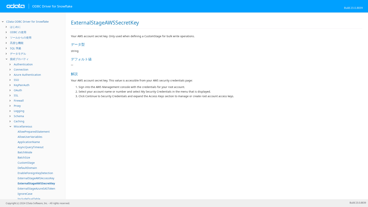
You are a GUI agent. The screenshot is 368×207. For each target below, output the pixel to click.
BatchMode (25, 152)
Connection (21, 69)
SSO (16, 80)
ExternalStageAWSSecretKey (36, 183)
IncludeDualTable (29, 199)
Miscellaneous (23, 126)
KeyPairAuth (22, 85)
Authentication (23, 64)
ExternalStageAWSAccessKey (36, 178)
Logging (19, 111)
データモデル (18, 53)
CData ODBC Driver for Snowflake (27, 21)
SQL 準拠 (15, 48)
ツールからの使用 (20, 37)
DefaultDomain (27, 168)
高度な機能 (16, 43)
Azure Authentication (27, 74)
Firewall (19, 100)
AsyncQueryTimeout (31, 147)
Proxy (17, 106)
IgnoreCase (25, 194)
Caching (19, 121)
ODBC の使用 (18, 32)
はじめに (15, 27)
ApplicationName (29, 142)
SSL (16, 95)
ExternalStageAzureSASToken (36, 188)
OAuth (18, 90)
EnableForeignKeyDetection (35, 173)
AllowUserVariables (30, 137)
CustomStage (26, 162)
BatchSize (24, 157)
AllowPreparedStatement (34, 131)
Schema (19, 116)
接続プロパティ (19, 59)
